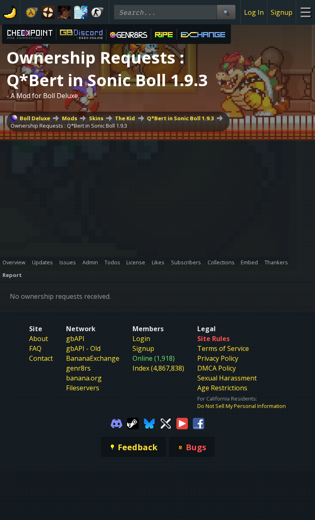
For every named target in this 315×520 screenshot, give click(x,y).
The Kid (125, 118)
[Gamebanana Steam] (132, 422)
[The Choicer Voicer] (81, 12)
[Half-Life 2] (31, 12)
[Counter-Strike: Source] (97, 12)
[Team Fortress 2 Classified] (48, 12)
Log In (254, 12)
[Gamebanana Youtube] (182, 422)
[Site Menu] (305, 12)
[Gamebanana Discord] (116, 422)
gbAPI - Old (83, 348)
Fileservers (82, 387)
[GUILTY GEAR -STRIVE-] (64, 12)
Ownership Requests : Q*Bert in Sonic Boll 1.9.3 (69, 125)
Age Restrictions (222, 387)
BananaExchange (92, 358)
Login (141, 338)
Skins (96, 118)
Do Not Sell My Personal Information (241, 406)
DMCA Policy (216, 368)
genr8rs (78, 368)
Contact (41, 358)
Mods (69, 118)
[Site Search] (226, 12)
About (38, 338)
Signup (281, 12)
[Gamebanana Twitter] (165, 422)
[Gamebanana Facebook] (198, 422)
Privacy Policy (217, 358)
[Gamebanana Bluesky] (149, 422)
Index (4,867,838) (158, 368)
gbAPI (75, 338)
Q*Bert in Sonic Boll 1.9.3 (180, 118)
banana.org (84, 378)
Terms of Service (223, 348)
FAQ (35, 348)
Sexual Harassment (227, 378)
